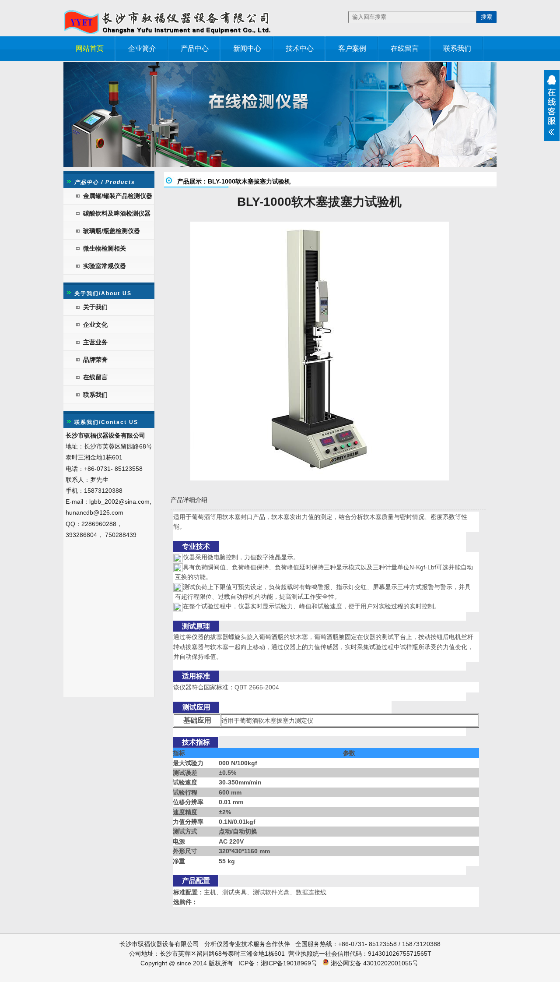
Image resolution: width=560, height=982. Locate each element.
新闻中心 (247, 48)
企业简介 (142, 48)
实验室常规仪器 (104, 265)
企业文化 (95, 324)
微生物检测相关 (104, 248)
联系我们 (457, 48)
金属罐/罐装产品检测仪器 (117, 195)
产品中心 (195, 48)
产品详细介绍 (189, 499)
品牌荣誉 (95, 359)
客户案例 (352, 48)
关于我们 (95, 307)
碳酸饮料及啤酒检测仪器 (116, 213)
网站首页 (90, 48)
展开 (552, 105)
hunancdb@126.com (94, 512)
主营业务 (95, 342)
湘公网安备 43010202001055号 (373, 963)
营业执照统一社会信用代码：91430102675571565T (359, 953)
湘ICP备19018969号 (289, 963)
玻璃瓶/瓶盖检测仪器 (111, 230)
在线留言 (405, 48)
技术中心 (300, 48)
